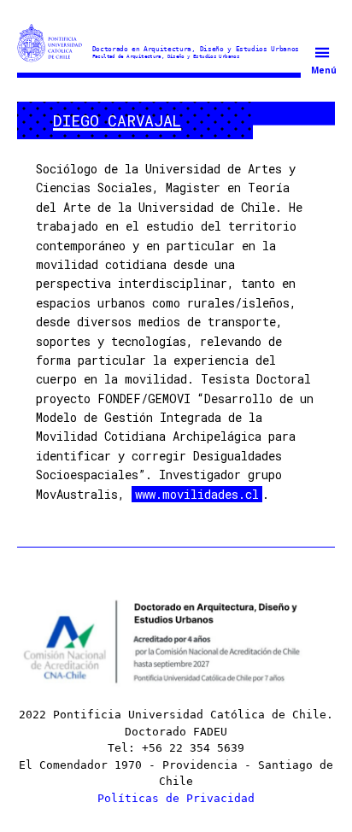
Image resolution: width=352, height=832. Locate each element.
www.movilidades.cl (197, 494)
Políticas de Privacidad (176, 798)
